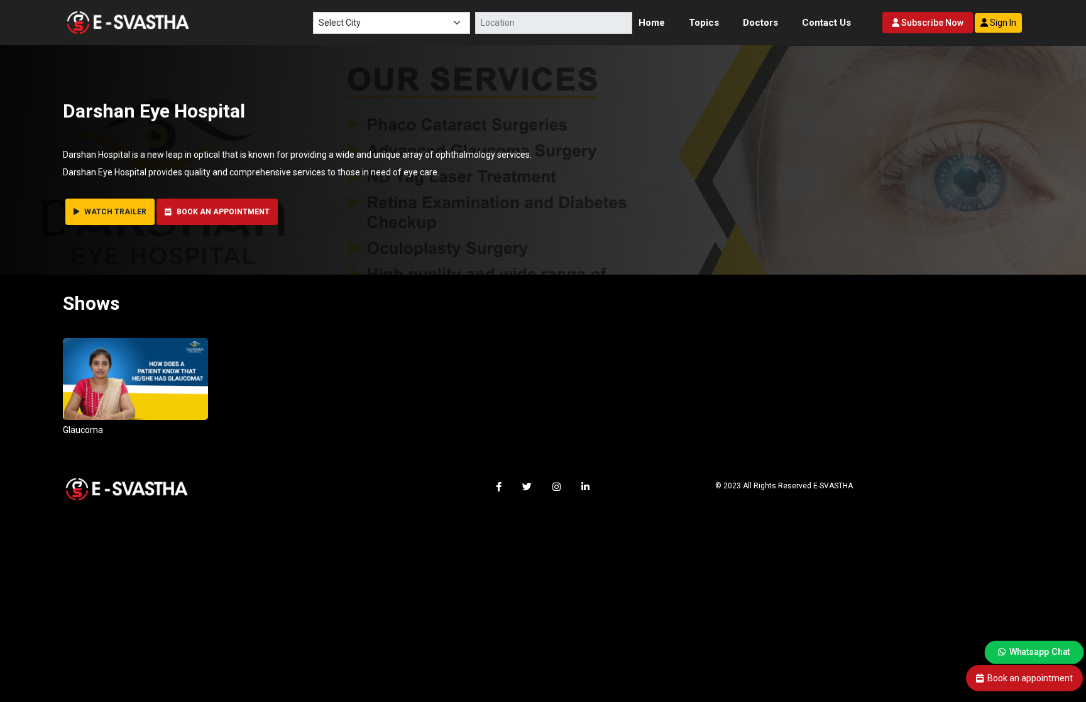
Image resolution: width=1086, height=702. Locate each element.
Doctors (760, 22)
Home (652, 22)
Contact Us (826, 22)
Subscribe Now (931, 23)
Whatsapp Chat (1039, 652)
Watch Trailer (114, 211)
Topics (704, 22)
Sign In (1002, 23)
